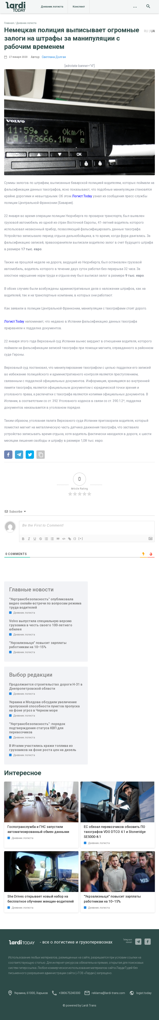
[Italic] (29, 538)
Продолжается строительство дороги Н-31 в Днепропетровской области (45, 686)
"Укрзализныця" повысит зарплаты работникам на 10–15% (37, 645)
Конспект (79, 6)
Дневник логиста (52, 6)
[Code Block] (64, 538)
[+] (80, 538)
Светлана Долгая (54, 57)
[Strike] (40, 538)
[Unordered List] (52, 538)
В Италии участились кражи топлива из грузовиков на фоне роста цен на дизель (42, 748)
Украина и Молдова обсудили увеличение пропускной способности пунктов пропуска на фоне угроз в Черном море (44, 706)
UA (153, 31)
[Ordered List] (46, 538)
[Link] (69, 538)
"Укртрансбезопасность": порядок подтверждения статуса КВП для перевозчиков (37, 728)
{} (74, 538)
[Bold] (23, 538)
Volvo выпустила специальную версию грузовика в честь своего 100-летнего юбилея (40, 625)
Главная (9, 23)
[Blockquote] (58, 538)
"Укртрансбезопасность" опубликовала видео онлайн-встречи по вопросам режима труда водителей (45, 603)
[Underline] (35, 538)
